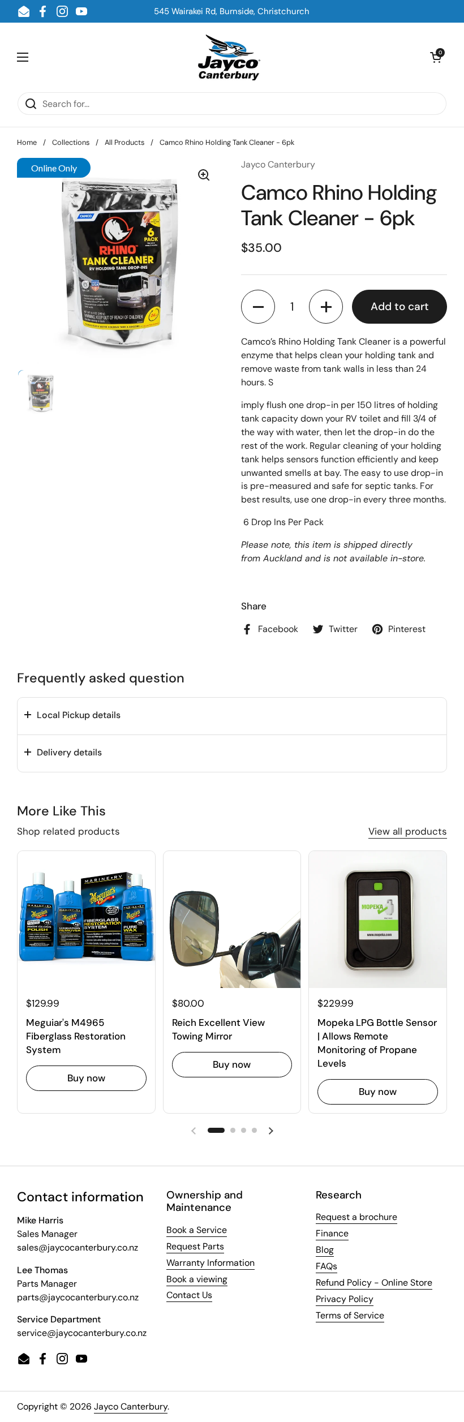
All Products (124, 142)
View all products (407, 831)
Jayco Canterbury (130, 1406)
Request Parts (195, 1246)
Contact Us (189, 1295)
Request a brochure (356, 1217)
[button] (258, 307)
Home (27, 142)
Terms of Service (350, 1315)
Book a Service (196, 1230)
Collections (70, 142)
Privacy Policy (344, 1299)
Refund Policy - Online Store (374, 1282)
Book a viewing (196, 1279)
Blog (325, 1250)
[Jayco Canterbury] (229, 57)
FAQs (326, 1266)
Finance (332, 1233)
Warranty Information (210, 1263)
